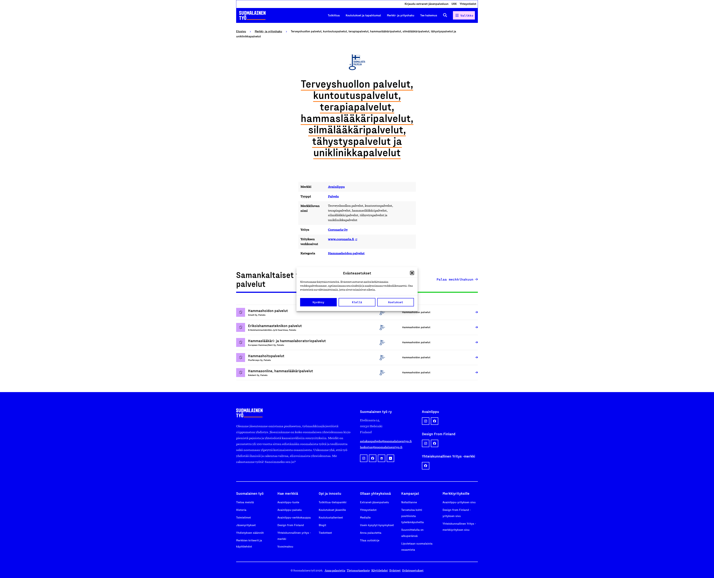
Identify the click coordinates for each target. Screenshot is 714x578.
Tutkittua (334, 15)
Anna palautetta (370, 532)
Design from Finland (290, 525)
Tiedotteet (325, 532)
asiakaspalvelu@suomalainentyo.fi (386, 441)
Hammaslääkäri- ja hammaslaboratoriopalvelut (287, 340)
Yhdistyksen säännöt (250, 532)
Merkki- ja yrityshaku (400, 15)
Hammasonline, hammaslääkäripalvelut (280, 370)
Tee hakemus (428, 15)
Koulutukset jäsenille (332, 509)
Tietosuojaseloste (358, 570)
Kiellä (357, 302)
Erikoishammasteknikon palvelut (275, 325)
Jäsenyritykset (246, 525)
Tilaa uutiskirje (369, 540)
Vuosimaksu (285, 546)
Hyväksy (318, 302)
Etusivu (241, 31)
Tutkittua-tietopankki (332, 502)
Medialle (365, 517)
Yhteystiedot (468, 3)
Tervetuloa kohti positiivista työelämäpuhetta (412, 516)
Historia (241, 509)
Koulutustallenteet (331, 517)
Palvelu (333, 196)
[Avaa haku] (445, 15)
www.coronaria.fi (341, 239)
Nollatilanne (409, 502)
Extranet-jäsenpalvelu (374, 502)
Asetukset (395, 302)
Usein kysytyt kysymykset (377, 525)
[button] (412, 273)
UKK (454, 3)
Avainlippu (336, 187)
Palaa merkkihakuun (455, 279)
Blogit (322, 525)
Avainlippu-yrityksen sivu (459, 502)
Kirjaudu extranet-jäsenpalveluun (426, 3)
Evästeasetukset (413, 570)
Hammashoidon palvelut (346, 253)
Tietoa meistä (245, 502)
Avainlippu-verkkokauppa (294, 517)
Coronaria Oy (338, 230)
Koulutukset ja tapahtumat (363, 15)
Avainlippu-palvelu (289, 509)
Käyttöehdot (379, 570)
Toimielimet (243, 517)
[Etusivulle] (252, 15)
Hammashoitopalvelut (266, 355)
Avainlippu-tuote (288, 502)
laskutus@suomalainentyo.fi (381, 447)
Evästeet (395, 570)
